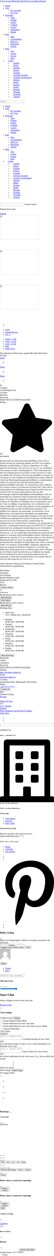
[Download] (4, 1165)
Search (27, 204)
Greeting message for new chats (36, 1039)
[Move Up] (6, 1167)
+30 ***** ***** (7, 687)
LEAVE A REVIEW (27, 1250)
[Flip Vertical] (4, 1160)
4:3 (8, 1162)
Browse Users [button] (6, 1005)
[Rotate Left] (1, 1157)
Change (17, 1018)
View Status (5, 600)
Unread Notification (11, 1029)
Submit (5, 1189)
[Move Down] (9, 1167)
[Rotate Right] (4, 1157)
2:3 (18, 1162)
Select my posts (6, 1068)
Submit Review (11, 332)
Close (28, 947)
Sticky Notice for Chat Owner (35, 1051)
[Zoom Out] (4, 1155)
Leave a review (6, 588)
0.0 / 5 (7, 334)
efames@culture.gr (8, 677)
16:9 (2, 1162)
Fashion (3, 708)
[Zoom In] (1, 1155)
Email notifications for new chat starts (18, 1023)
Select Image (5, 1070)
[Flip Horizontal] (1, 1160)
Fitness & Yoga (6, 701)
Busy (7, 971)
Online (8, 968)
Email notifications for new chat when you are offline (25, 1026)
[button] (5, 958)
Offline (3, 964)
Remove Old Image (8, 1170)
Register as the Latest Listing (12, 946)
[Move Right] (4, 1167)
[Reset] (1, 1165)
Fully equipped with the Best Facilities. (16, 711)
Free (23, 1162)
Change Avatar (6, 1018)
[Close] (1, 938)
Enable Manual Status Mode (15, 1021)
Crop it (27, 1170)
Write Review (6, 598)
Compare (4, 1223)
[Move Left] (1, 1167)
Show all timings (7, 655)
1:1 (13, 1162)
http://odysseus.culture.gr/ (10, 672)
